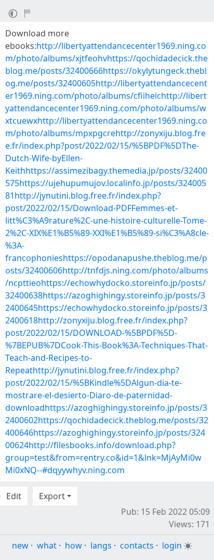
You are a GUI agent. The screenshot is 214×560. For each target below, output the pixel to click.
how (73, 545)
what (47, 545)
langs (101, 545)
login (172, 545)
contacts (137, 545)
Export (52, 496)
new (20, 545)
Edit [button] (13, 496)
